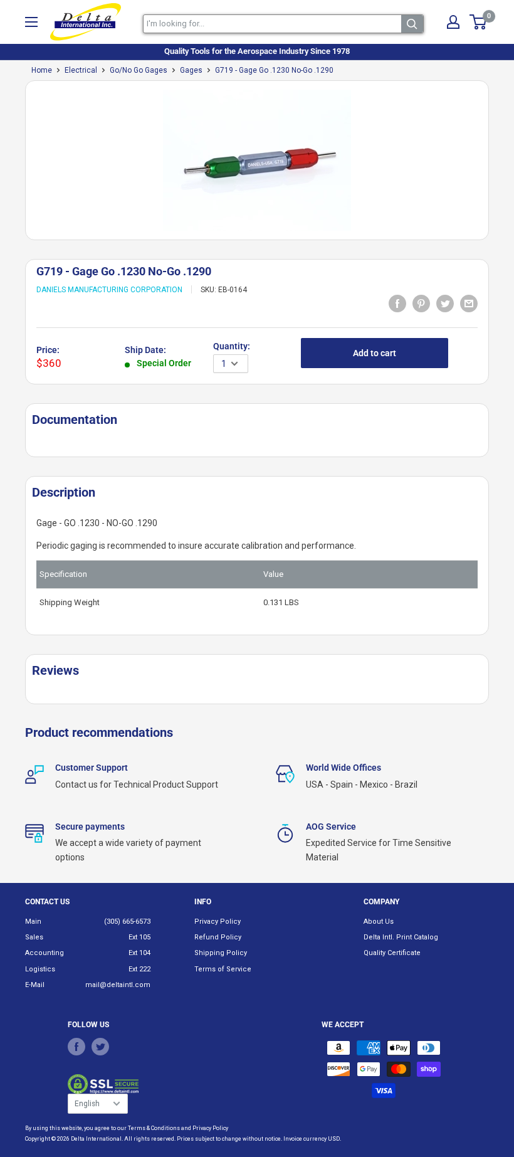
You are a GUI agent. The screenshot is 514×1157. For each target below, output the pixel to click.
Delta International (96, 1139)
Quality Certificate (392, 953)
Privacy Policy (217, 921)
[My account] (453, 22)
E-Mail (35, 985)
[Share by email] (469, 303)
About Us (379, 921)
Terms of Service (222, 969)
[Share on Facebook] (397, 303)
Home (41, 70)
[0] (478, 21)
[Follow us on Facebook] (76, 1046)
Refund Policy (217, 937)
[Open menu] (31, 22)
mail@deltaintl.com (117, 985)
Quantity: (231, 346)
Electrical (81, 70)
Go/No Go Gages (138, 70)
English (87, 1103)
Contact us (47, 901)
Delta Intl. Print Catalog (401, 937)
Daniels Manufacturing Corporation (109, 289)
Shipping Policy (220, 953)
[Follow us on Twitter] (100, 1046)
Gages (191, 70)
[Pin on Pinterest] (421, 303)
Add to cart (374, 353)
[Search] (412, 24)
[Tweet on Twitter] (445, 303)
